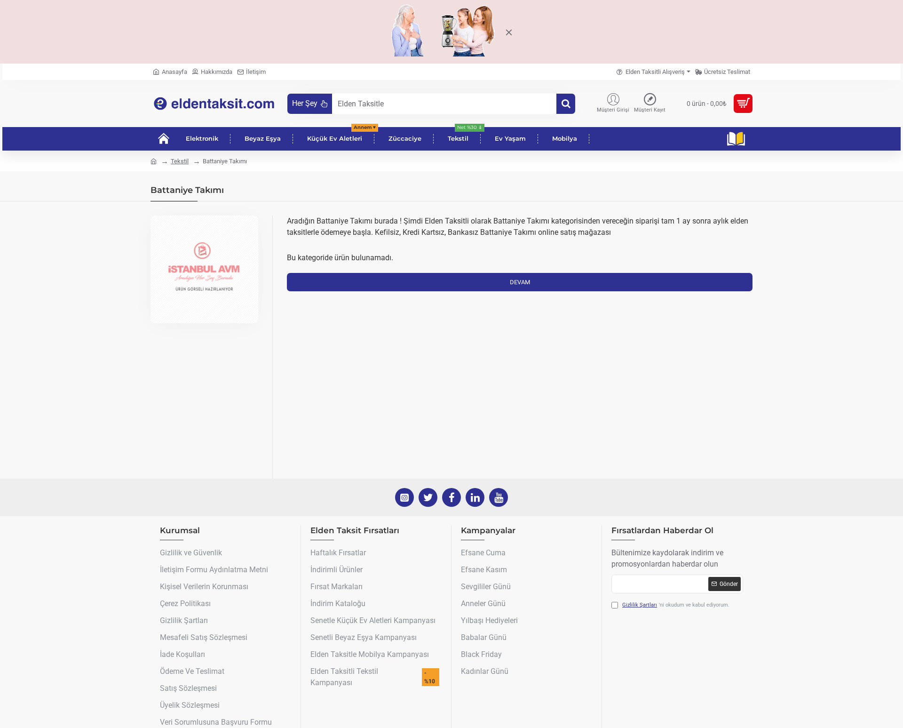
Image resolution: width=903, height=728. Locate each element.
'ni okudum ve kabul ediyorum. (675, 605)
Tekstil (180, 161)
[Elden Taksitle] (565, 104)
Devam (520, 282)
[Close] (508, 31)
